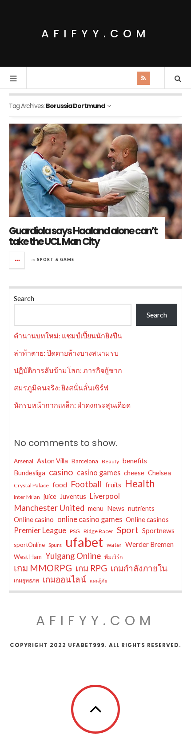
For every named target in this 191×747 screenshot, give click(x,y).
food (59, 485)
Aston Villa (52, 461)
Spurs (55, 545)
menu (95, 508)
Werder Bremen (149, 544)
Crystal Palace (31, 485)
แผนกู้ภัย (98, 580)
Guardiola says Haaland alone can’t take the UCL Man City (83, 236)
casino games (98, 472)
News (115, 508)
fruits (113, 485)
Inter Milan (27, 497)
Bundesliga (29, 473)
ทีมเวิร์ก (113, 557)
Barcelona (85, 461)
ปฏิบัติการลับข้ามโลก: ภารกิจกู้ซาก (68, 370)
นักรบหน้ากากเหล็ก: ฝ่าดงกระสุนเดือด (72, 405)
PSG (75, 531)
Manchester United (49, 508)
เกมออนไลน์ (64, 579)
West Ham (28, 556)
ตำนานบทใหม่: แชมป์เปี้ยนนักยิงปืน (68, 335)
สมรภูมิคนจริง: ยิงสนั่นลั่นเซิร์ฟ (61, 387)
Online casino (34, 519)
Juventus (73, 496)
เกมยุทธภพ (26, 580)
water (114, 544)
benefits (135, 461)
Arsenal (23, 461)
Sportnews (158, 530)
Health (140, 483)
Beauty (110, 461)
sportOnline (29, 544)
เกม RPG (91, 568)
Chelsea (159, 473)
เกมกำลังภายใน (139, 568)
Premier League (40, 530)
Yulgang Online (73, 555)
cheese (134, 473)
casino (61, 472)
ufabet (84, 542)
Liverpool (105, 496)
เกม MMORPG (43, 567)
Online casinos (147, 519)
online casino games (89, 519)
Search (24, 298)
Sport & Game (55, 259)
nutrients (141, 508)
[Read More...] (17, 260)
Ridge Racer (98, 531)
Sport (128, 530)
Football (86, 484)
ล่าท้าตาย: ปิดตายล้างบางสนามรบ (66, 353)
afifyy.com (95, 33)
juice (50, 496)
